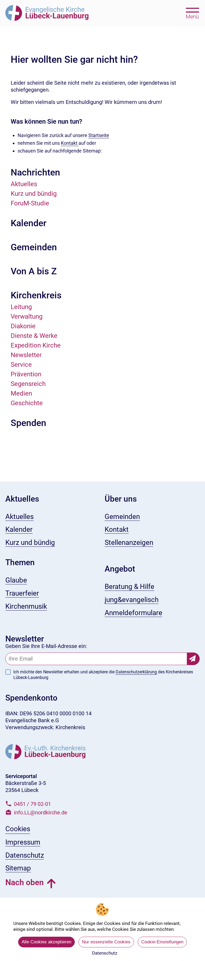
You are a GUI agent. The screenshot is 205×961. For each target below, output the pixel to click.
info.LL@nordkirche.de (40, 812)
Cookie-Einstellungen (162, 941)
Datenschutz (104, 953)
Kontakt (69, 143)
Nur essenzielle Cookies (106, 941)
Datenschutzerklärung (136, 671)
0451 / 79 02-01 (32, 804)
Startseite (98, 135)
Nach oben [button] (24, 882)
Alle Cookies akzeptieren (46, 941)
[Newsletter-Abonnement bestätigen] (193, 659)
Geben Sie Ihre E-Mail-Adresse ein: (46, 646)
